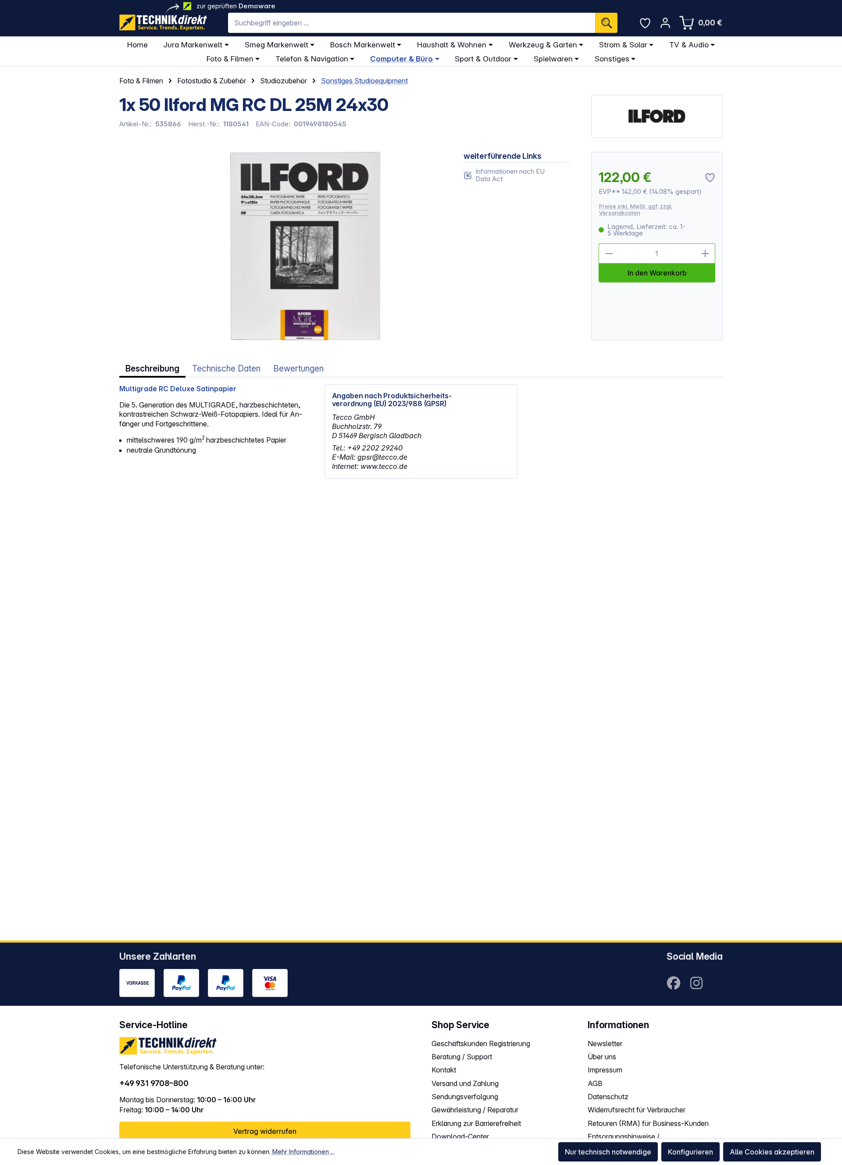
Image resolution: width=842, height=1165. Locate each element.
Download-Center (460, 1136)
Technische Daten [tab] (226, 369)
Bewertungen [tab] (298, 369)
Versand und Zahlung (465, 1083)
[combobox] (411, 23)
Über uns (602, 1056)
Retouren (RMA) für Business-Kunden (648, 1123)
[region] (280, 246)
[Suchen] (606, 23)
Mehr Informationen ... (303, 1151)
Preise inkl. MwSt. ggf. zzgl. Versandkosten (635, 209)
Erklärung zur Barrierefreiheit (476, 1123)
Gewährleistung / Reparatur (475, 1109)
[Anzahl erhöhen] (705, 253)
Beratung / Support (462, 1056)
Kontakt (444, 1069)
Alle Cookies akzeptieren (772, 1151)
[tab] (152, 369)
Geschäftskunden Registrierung (481, 1043)
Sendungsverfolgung (465, 1096)
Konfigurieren (690, 1151)
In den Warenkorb (657, 272)
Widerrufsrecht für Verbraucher (636, 1109)
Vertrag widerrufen (264, 1131)
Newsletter (605, 1043)
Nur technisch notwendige (608, 1151)
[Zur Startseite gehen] (163, 22)
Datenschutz (608, 1096)
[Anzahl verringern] (609, 253)
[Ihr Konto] (665, 22)
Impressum (605, 1069)
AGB (595, 1083)
